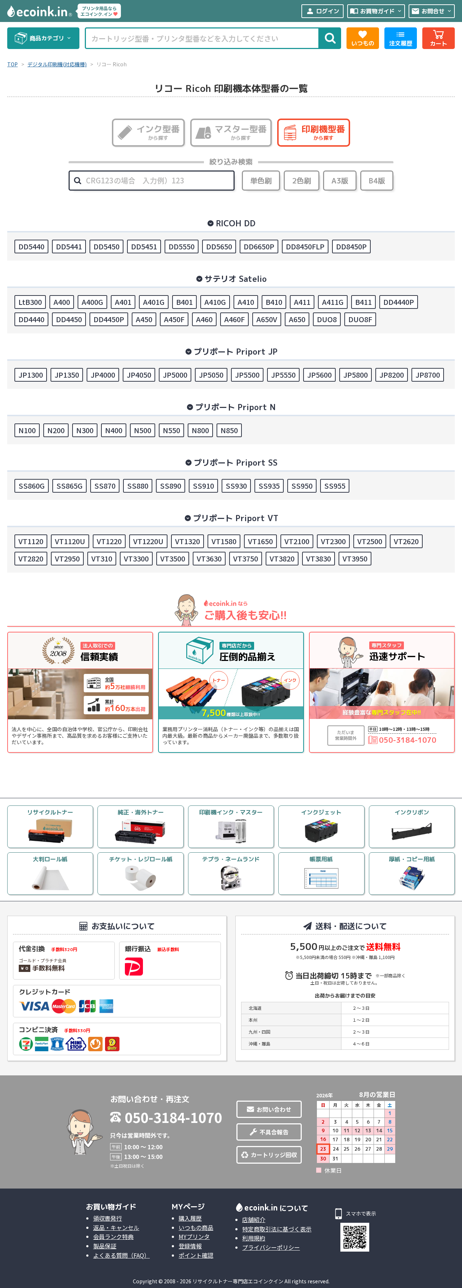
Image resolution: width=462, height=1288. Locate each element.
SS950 (302, 485)
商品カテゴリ (51, 38)
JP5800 (355, 374)
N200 (56, 430)
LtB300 (30, 302)
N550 (171, 430)
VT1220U (148, 541)
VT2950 (67, 558)
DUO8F (360, 319)
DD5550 (182, 246)
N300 (84, 430)
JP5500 (247, 374)
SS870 (105, 485)
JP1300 (30, 374)
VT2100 (296, 541)
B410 (274, 302)
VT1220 (109, 541)
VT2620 (406, 541)
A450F (174, 319)
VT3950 (355, 558)
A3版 (339, 181)
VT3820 (282, 558)
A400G (92, 302)
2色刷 (301, 181)
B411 (363, 302)
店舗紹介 (253, 1219)
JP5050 (211, 374)
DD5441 (69, 246)
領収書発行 (107, 1218)
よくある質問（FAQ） (121, 1255)
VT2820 (30, 558)
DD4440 (31, 319)
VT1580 (224, 541)
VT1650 (260, 541)
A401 (123, 302)
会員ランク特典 (113, 1236)
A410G (215, 302)
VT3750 (245, 558)
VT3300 (136, 558)
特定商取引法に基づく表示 (276, 1229)
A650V (266, 319)
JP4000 (103, 374)
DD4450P (108, 319)
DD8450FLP (305, 246)
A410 (245, 302)
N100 (27, 430)
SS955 (334, 485)
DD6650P (259, 246)
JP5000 (175, 374)
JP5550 (283, 374)
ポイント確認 (196, 1255)
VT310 (101, 558)
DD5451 (144, 246)
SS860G (31, 485)
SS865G (69, 485)
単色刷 (261, 181)
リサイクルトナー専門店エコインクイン (237, 1281)
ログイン (322, 11)
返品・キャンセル (116, 1227)
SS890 (170, 485)
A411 (302, 302)
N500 (142, 430)
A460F (234, 319)
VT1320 (187, 541)
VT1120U (70, 541)
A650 (297, 319)
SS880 (137, 485)
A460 (204, 319)
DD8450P (351, 246)
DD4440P (398, 302)
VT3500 (172, 558)
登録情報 (190, 1246)
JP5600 (319, 374)
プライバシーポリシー (271, 1247)
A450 (144, 319)
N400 (113, 430)
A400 (61, 302)
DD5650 (219, 246)
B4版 (377, 181)
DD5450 (106, 246)
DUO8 (327, 319)
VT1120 (30, 541)
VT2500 (369, 541)
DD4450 (69, 319)
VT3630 (209, 558)
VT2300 (333, 541)
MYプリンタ (194, 1236)
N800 (200, 430)
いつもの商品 (196, 1227)
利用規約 (253, 1238)
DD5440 (31, 246)
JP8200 (391, 374)
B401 (184, 302)
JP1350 (67, 374)
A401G (154, 302)
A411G (333, 302)
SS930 (236, 485)
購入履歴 (190, 1218)
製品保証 (104, 1246)
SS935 (269, 485)
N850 (229, 430)
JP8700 (427, 374)
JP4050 (139, 374)
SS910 (203, 485)
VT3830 (318, 558)
